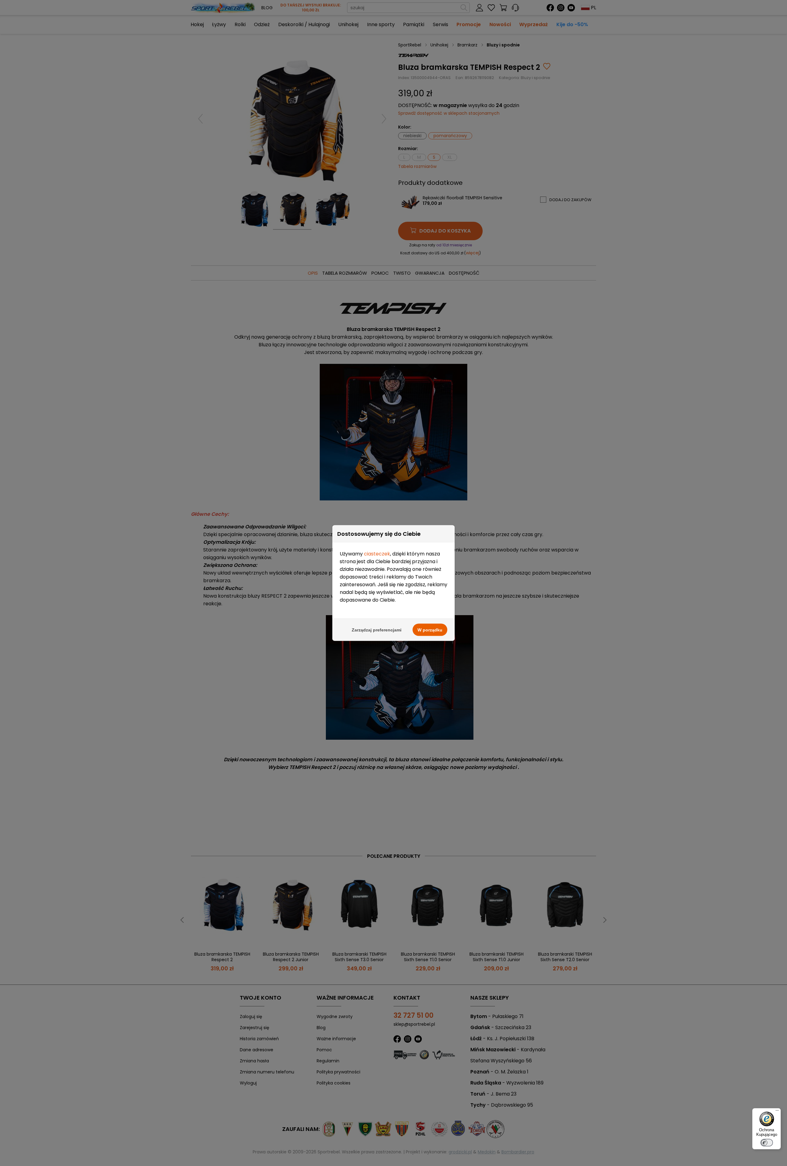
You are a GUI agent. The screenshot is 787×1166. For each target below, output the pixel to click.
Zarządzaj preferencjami (376, 629)
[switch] (767, 1142)
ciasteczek (377, 553)
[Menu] (777, 1112)
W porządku (429, 629)
